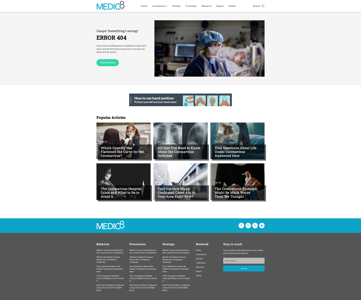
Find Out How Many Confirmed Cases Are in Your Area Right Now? (176, 193)
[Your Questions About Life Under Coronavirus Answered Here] (237, 141)
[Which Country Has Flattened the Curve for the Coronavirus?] (123, 141)
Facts (104, 142)
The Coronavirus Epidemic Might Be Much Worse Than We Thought (236, 193)
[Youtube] (262, 225)
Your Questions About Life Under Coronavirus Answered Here (236, 152)
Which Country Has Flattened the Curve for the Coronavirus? (122, 152)
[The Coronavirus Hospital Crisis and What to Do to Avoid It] (123, 181)
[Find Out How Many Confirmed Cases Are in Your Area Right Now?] (180, 181)
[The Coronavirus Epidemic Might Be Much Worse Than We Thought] (237, 181)
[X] (255, 225)
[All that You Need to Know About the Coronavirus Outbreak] (180, 141)
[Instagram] (248, 225)
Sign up (244, 268)
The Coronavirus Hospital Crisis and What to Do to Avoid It (121, 193)
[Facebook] (241, 225)
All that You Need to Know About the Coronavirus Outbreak (179, 152)
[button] (259, 6)
